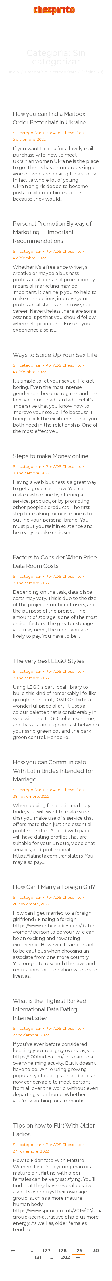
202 (65, 1257)
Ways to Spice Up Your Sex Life (55, 354)
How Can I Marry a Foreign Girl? (54, 887)
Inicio (14, 72)
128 (63, 1250)
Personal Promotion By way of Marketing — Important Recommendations (52, 232)
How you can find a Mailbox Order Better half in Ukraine (49, 118)
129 (79, 1250)
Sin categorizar (27, 132)
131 (37, 1257)
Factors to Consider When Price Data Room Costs (55, 561)
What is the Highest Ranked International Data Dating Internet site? (49, 1009)
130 (95, 1250)
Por (64, 132)
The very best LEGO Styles (48, 661)
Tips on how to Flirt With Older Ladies (54, 1130)
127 (47, 1250)
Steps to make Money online (50, 456)
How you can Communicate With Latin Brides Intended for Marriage (53, 771)
